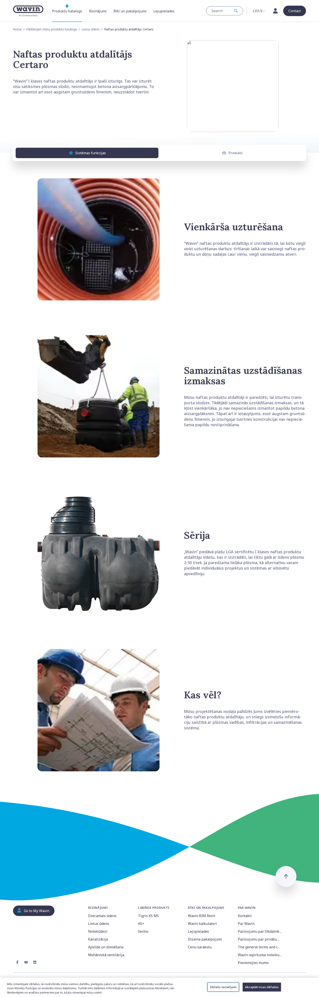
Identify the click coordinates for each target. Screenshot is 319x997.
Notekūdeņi (97, 931)
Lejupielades (198, 931)
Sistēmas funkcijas (90, 153)
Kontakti (245, 915)
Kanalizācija (98, 939)
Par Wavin (246, 923)
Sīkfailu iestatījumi (223, 987)
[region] (159, 987)
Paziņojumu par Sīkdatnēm (260, 931)
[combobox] (224, 10)
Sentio (143, 931)
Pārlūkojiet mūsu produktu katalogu (51, 29)
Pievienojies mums (253, 962)
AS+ (141, 923)
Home (17, 29)
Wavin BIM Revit (201, 915)
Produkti (236, 153)
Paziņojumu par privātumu (260, 939)
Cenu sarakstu (200, 947)
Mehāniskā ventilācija (106, 954)
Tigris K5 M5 (148, 915)
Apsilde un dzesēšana (105, 947)
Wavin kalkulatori (202, 923)
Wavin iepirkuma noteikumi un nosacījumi (260, 954)
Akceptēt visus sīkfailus (262, 987)
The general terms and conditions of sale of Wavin (260, 947)
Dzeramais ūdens (102, 915)
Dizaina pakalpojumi (205, 939)
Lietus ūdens (91, 29)
